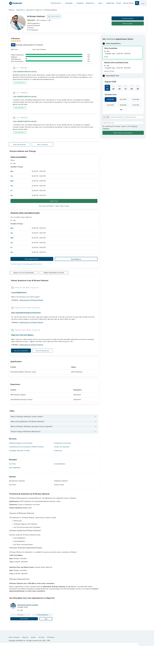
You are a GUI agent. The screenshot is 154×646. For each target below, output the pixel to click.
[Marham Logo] (15, 4)
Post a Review (42, 144)
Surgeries (80, 3)
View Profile (24, 619)
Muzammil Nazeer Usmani (27, 605)
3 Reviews (30, 28)
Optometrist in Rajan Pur (34, 10)
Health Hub (110, 3)
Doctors (33, 637)
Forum (118, 3)
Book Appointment (32, 259)
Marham (11, 10)
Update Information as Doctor (54, 272)
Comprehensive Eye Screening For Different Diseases (26, 447)
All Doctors (50, 637)
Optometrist (20, 10)
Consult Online (127, 18)
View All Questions (42, 351)
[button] (137, 3)
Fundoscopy (58, 450)
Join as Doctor (128, 3)
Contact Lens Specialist (61, 447)
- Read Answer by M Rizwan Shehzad (31, 300)
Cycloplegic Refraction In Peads (19, 450)
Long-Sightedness (59, 464)
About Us (25, 637)
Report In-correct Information (24, 272)
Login (143, 3)
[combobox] (106, 117)
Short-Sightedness (15, 467)
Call (46, 619)
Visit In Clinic (128, 23)
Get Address (76, 259)
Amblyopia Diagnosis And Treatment (20, 443)
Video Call (54, 201)
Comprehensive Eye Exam (62, 443)
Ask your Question (21, 351)
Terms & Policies (14, 637)
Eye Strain (12, 464)
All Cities (42, 637)
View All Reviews (19, 144)
